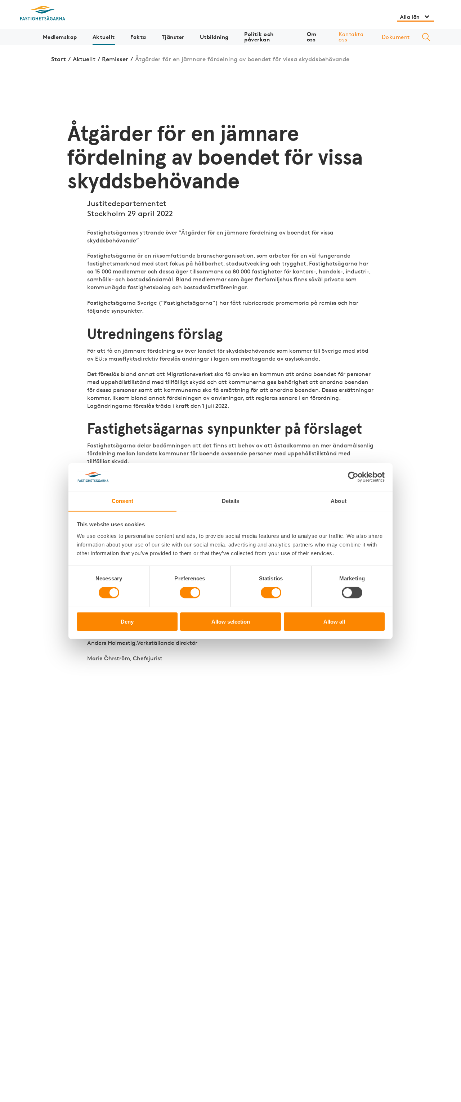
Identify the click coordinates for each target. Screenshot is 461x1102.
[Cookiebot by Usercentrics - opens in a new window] (353, 477)
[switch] (190, 592)
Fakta (138, 37)
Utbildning (214, 37)
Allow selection (230, 621)
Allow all (334, 621)
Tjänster (173, 37)
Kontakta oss (351, 37)
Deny (127, 621)
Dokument (396, 37)
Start (58, 59)
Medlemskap (60, 37)
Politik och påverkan (259, 37)
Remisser (115, 59)
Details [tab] (231, 501)
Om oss (312, 37)
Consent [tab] (122, 501)
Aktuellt (104, 37)
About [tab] (338, 501)
